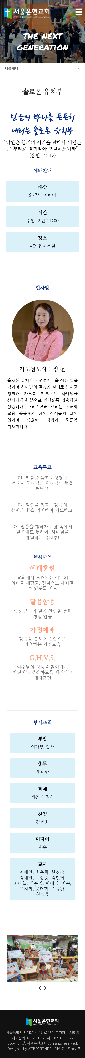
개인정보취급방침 (67, 1048)
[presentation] (39, 986)
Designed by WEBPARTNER (29, 1048)
